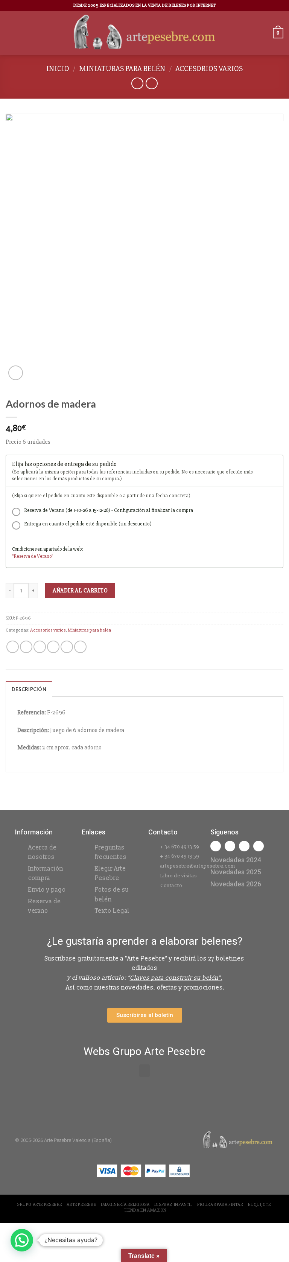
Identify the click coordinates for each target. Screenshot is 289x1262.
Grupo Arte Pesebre (39, 1204)
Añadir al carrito (80, 590)
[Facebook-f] (215, 846)
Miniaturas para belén (122, 68)
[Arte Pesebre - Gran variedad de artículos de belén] (144, 33)
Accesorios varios (209, 68)
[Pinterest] (258, 846)
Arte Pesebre (81, 1204)
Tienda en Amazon (145, 1210)
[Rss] (244, 846)
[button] (144, 1070)
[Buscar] (265, 33)
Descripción (29, 689)
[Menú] (10, 33)
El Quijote (259, 1204)
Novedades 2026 (235, 884)
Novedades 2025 (235, 872)
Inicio (57, 68)
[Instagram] (230, 846)
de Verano (41, 556)
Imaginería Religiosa (125, 1204)
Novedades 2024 (235, 860)
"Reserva (21, 556)
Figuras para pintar (220, 1204)
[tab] (29, 689)
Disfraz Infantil (173, 1204)
